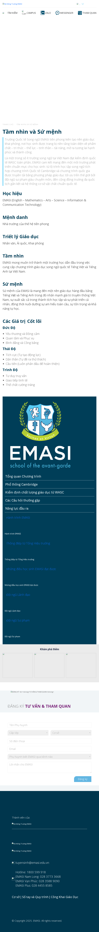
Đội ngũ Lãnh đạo (13, 611)
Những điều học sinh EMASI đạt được (21, 585)
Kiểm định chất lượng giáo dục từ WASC (34, 492)
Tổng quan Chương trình (23, 476)
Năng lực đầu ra (16, 508)
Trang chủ (8, 124)
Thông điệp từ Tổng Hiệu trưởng (19, 559)
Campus (31, 12)
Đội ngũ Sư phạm (12, 636)
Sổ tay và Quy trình (35, 897)
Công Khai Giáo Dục (64, 897)
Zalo (48, 12)
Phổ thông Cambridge (21, 484)
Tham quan (89, 12)
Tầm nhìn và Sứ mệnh (27, 124)
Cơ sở (16, 897)
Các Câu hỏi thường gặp (22, 500)
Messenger (66, 12)
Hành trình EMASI (13, 534)
